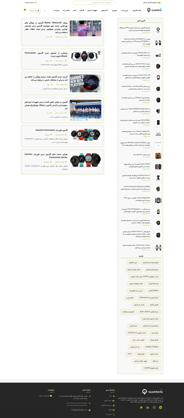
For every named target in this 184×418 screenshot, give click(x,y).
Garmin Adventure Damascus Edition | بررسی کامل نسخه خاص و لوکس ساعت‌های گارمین (135, 188)
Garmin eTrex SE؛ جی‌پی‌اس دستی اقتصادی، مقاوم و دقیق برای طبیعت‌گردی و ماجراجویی (136, 77)
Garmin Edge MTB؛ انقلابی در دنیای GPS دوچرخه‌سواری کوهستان (137, 199)
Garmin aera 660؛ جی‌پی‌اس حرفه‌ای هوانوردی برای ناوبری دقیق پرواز (135, 54)
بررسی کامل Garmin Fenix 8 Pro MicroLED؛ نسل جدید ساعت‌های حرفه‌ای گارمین (136, 88)
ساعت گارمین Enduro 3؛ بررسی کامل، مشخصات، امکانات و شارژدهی (135, 99)
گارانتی (82, 10)
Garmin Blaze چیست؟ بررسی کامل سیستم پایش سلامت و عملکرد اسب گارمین (135, 122)
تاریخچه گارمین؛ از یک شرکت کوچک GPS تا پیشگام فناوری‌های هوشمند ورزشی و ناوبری (135, 29)
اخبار (74, 10)
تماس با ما (66, 10)
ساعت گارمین (137, 10)
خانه (110, 396)
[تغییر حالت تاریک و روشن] (45, 11)
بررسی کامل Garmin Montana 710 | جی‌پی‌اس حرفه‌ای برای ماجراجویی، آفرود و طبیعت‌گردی (135, 210)
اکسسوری (104, 10)
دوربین (114, 10)
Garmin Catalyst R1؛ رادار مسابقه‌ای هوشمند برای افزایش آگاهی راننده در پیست (135, 133)
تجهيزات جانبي (92, 10)
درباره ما (57, 10)
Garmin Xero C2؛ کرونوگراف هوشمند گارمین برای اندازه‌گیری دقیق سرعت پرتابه (136, 177)
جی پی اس (124, 10)
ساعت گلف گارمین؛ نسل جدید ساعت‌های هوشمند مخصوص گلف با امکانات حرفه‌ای (135, 222)
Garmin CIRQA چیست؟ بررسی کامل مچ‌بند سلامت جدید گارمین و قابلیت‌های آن (137, 165)
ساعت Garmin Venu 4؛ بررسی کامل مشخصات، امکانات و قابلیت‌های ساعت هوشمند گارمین (136, 65)
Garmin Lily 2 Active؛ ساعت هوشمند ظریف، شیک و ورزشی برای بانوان (136, 247)
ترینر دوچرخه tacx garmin (141, 155)
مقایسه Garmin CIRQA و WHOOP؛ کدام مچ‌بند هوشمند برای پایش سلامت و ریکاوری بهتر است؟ (135, 144)
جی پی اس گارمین (107, 405)
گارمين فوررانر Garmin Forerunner (52, 130)
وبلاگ (110, 410)
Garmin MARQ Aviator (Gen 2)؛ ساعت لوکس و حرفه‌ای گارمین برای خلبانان (135, 110)
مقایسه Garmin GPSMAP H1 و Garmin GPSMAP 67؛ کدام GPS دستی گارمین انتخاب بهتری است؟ (135, 41)
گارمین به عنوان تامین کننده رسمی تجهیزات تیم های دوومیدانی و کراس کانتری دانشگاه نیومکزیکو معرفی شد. (46, 105)
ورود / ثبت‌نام (33, 10)
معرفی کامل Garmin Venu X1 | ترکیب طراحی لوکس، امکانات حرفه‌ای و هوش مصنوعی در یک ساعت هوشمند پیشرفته (136, 234)
